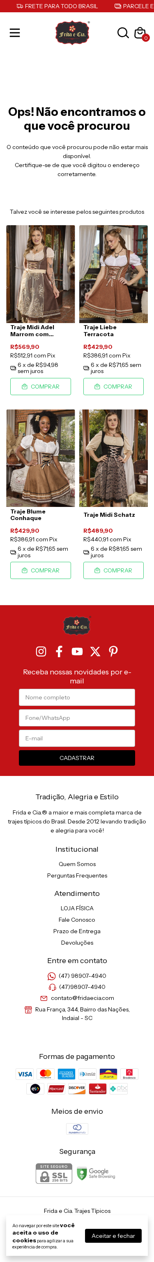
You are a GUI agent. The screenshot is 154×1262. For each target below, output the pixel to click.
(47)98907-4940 (82, 987)
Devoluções (77, 942)
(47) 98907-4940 (82, 975)
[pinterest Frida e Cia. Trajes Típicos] (113, 651)
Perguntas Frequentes (77, 875)
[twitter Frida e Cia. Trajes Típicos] (95, 651)
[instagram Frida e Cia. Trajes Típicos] (41, 651)
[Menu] (16, 33)
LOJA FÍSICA (77, 908)
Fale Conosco (77, 919)
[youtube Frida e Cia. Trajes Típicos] (77, 651)
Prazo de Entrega (77, 931)
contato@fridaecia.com (82, 998)
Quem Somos (77, 864)
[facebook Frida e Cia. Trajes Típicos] (59, 651)
